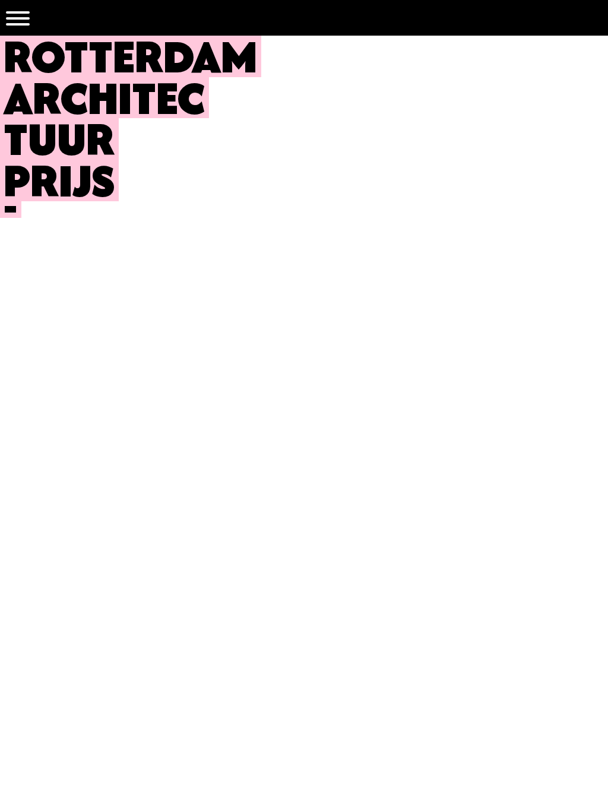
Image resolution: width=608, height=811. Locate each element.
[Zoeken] (590, 18)
